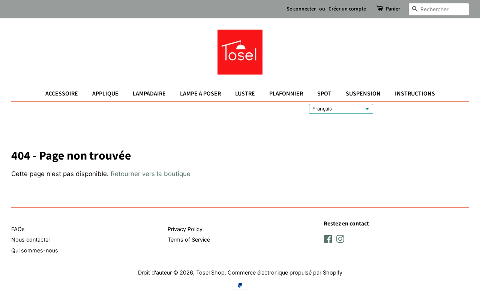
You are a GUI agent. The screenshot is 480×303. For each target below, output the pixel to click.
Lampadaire (149, 94)
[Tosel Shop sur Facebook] (328, 240)
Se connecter (301, 9)
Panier (393, 9)
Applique (105, 94)
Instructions (415, 94)
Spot (324, 94)
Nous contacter (30, 239)
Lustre (245, 94)
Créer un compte (347, 9)
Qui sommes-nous (34, 250)
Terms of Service (189, 239)
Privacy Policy (185, 229)
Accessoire (61, 94)
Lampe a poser (200, 94)
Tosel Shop (210, 272)
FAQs (18, 229)
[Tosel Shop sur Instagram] (340, 240)
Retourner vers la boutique (150, 174)
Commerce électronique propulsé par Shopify (285, 272)
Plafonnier (286, 94)
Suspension (363, 94)
